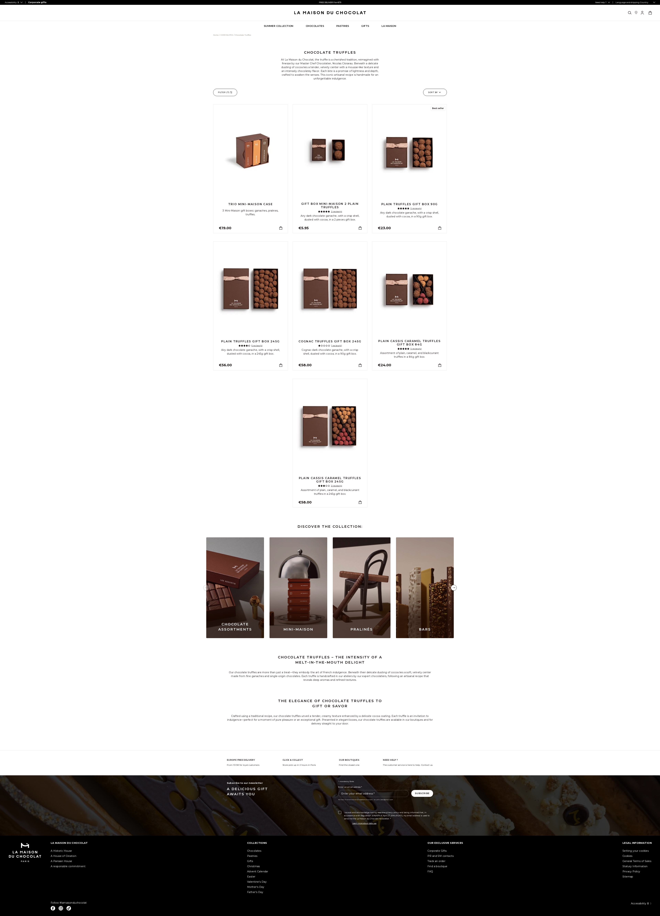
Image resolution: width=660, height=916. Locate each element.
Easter (251, 876)
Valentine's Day (257, 881)
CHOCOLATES (227, 35)
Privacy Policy (631, 871)
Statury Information (635, 866)
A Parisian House (61, 861)
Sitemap (628, 876)
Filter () (223, 92)
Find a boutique (437, 866)
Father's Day (255, 892)
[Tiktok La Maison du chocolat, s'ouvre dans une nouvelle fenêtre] (69, 908)
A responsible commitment (68, 866)
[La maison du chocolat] (330, 12)
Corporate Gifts (437, 850)
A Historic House (61, 850)
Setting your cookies (636, 850)
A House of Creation (63, 856)
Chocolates (254, 850)
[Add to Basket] (280, 228)
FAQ (430, 871)
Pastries (252, 856)
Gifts (250, 861)
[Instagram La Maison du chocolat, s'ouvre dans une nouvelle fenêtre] (61, 908)
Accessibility (638, 903)
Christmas (253, 866)
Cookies (627, 856)
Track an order (436, 861)
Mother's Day (255, 886)
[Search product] (629, 12)
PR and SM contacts (440, 856)
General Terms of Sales (637, 861)
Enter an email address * (350, 787)
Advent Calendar (257, 871)
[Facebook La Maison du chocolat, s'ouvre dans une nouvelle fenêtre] (53, 908)
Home (216, 35)
